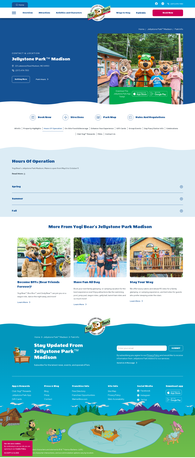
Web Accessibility (116, 399)
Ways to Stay (123, 13)
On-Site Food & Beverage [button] (76, 128)
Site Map (112, 391)
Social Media (145, 386)
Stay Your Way (141, 282)
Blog (46, 391)
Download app (174, 386)
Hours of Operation (33, 161)
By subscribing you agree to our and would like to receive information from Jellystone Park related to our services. (150, 357)
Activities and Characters (69, 13)
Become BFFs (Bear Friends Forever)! (38, 284)
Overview (28, 13)
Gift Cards (17, 399)
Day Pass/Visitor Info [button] (154, 128)
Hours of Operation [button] (53, 128)
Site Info (113, 386)
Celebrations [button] (172, 128)
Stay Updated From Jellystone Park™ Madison (58, 351)
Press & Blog (51, 386)
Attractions (44, 13)
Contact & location (26, 53)
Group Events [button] (135, 128)
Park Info (141, 13)
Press (46, 395)
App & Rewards (21, 386)
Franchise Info (80, 386)
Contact (48, 399)
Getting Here (21, 79)
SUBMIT (176, 348)
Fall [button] (17, 211)
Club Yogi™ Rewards (21, 391)
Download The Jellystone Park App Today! (122, 94)
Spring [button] (20, 187)
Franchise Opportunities (83, 395)
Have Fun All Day (87, 282)
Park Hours (41, 79)
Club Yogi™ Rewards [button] (86, 134)
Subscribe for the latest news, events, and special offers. (62, 365)
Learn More (28, 302)
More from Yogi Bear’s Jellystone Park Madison (100, 226)
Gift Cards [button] (121, 128)
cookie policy (21, 449)
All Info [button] (17, 128)
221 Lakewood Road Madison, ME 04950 (32, 66)
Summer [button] (23, 199)
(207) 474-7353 (22, 70)
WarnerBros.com (79, 399)
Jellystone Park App (21, 395)
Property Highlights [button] (32, 128)
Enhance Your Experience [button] (102, 128)
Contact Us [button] (110, 134)
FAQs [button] (100, 134)
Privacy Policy (153, 355)
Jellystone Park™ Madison (41, 59)
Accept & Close (11, 453)
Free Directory (78, 391)
